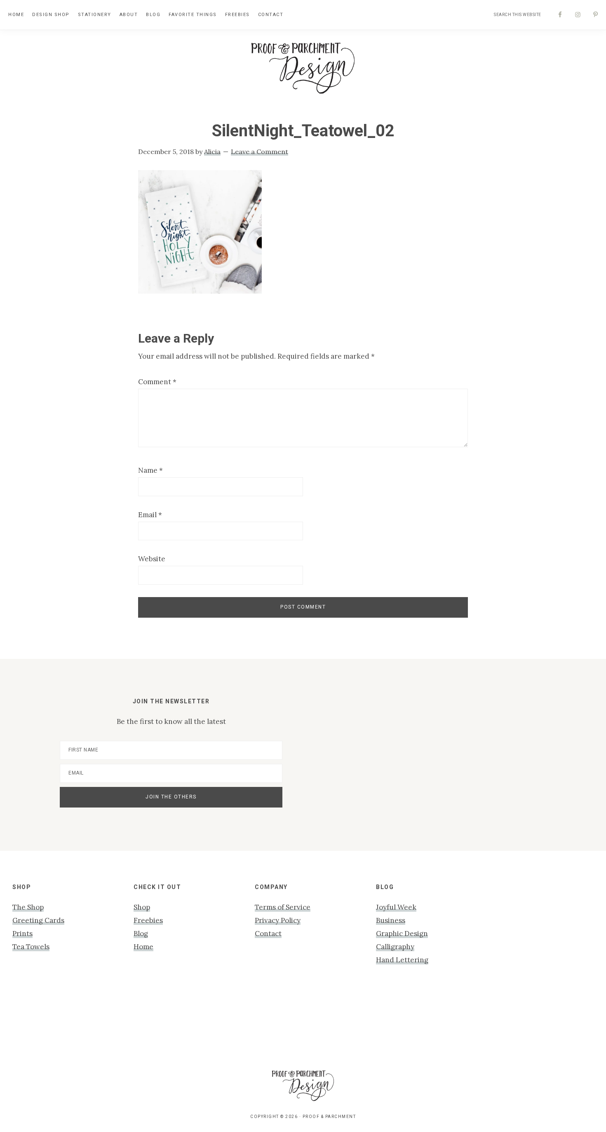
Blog (141, 933)
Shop (142, 907)
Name (150, 470)
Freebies (148, 920)
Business (390, 920)
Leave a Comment (259, 151)
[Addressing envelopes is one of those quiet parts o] (570, 1024)
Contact (268, 933)
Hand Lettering (402, 959)
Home (143, 946)
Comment (157, 381)
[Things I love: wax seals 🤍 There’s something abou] (341, 1024)
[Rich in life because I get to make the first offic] (265, 1024)
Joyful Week (396, 907)
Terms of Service (282, 907)
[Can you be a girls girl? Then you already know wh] (36, 1024)
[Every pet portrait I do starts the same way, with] (189, 1024)
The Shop (28, 907)
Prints (22, 933)
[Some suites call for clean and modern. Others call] (494, 1024)
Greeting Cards (38, 920)
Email (150, 514)
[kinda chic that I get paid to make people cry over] (112, 1024)
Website (151, 558)
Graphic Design (402, 933)
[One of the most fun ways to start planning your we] (417, 1024)
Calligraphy (395, 946)
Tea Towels (30, 946)
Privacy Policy (278, 920)
